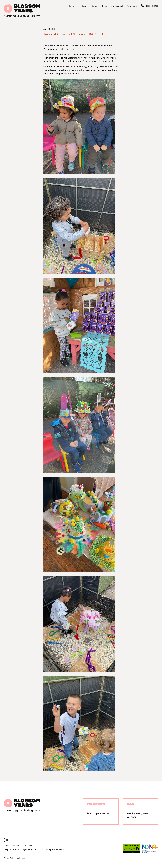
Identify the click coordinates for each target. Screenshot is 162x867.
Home (71, 6)
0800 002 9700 (152, 6)
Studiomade (20, 858)
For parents (132, 6)
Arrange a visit (117, 6)
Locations (81, 6)
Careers (95, 6)
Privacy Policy (9, 858)
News (104, 6)
